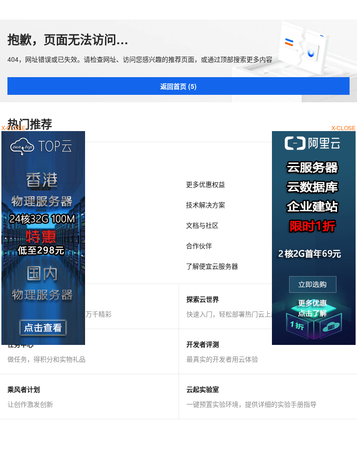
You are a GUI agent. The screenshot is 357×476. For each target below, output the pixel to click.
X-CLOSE (343, 127)
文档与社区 (202, 225)
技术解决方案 (205, 204)
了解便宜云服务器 (212, 266)
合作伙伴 (199, 245)
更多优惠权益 (205, 184)
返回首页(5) (178, 86)
